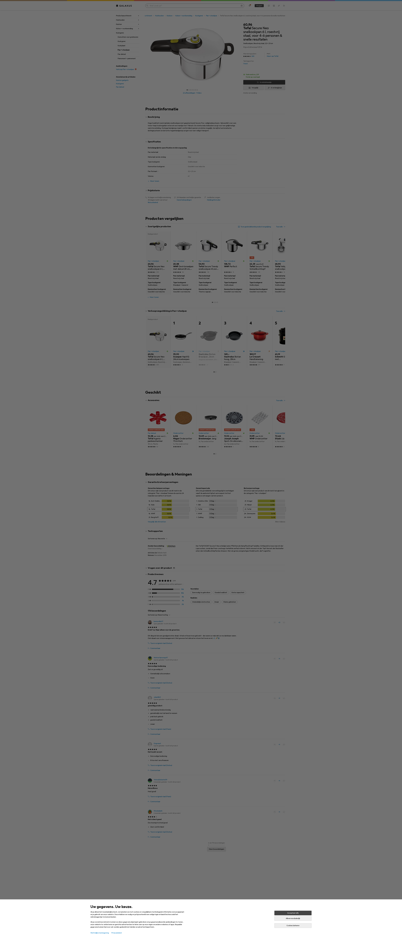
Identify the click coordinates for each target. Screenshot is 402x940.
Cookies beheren (293, 926)
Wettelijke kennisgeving (99, 933)
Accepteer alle (293, 913)
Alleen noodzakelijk (293, 918)
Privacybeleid (116, 933)
